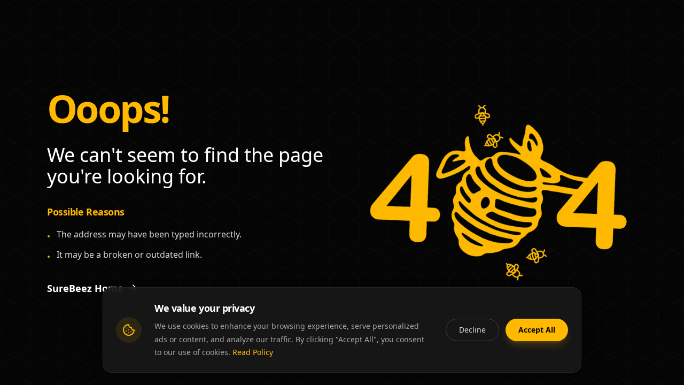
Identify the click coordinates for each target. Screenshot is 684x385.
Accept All (536, 329)
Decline (472, 329)
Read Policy (252, 352)
